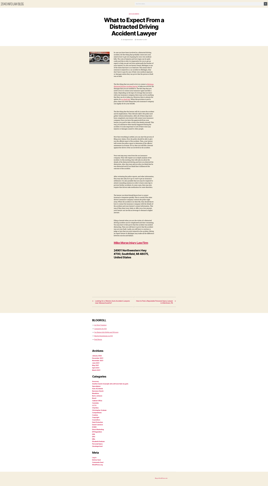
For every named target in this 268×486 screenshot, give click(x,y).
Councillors (96, 420)
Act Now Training (100, 325)
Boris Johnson (97, 396)
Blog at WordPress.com (161, 478)
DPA (93, 434)
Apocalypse (96, 386)
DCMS (94, 427)
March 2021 (96, 370)
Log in (94, 457)
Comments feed (97, 462)
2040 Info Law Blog (12, 3)
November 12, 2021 (142, 39)
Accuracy (95, 381)
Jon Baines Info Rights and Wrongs (106, 332)
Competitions (97, 413)
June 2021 (95, 363)
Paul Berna (98, 339)
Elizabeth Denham (98, 441)
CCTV (94, 405)
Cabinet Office (97, 401)
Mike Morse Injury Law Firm (131, 242)
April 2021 (95, 368)
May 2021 (95, 365)
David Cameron (97, 425)
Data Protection (97, 422)
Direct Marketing (98, 429)
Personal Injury (97, 444)
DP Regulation (97, 432)
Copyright (95, 417)
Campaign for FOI (100, 329)
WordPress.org (97, 465)
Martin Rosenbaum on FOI (103, 336)
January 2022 (97, 356)
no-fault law (126, 99)
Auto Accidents (134, 13)
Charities (95, 408)
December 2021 (97, 358)
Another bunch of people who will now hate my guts (110, 384)
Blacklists (95, 393)
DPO (93, 437)
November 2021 (97, 360)
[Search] (265, 4)
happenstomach (129, 39)
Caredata (95, 403)
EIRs (93, 439)
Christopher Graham (99, 410)
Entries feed (96, 460)
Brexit (94, 398)
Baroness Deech (98, 391)
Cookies (95, 415)
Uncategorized (97, 446)
